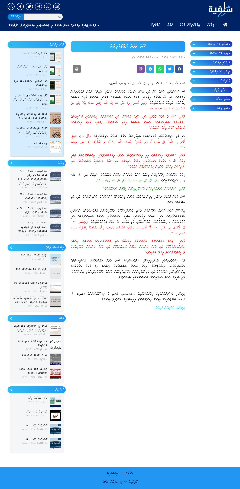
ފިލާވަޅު (210, 25)
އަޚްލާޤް (165, 57)
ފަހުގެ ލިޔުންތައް (56, 45)
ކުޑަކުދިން (155, 25)
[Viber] (47, 6)
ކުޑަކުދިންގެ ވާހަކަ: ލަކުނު (36, 412)
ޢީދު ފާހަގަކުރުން (40, 143)
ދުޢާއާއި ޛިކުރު (223, 108)
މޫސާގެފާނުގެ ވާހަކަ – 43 (36, 440)
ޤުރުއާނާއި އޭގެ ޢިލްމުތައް (218, 44)
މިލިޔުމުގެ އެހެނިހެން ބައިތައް (170, 307)
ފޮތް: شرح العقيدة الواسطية (35, 53)
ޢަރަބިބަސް (225, 81)
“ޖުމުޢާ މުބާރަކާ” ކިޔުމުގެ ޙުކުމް (34, 256)
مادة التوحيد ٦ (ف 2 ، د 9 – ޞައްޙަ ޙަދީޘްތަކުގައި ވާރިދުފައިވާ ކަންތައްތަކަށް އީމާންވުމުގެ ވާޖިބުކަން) (32, 227)
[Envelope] (56, 6)
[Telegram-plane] (38, 6)
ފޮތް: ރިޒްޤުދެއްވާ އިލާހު (37, 398)
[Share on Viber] (141, 69)
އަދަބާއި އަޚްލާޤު (223, 99)
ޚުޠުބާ (170, 25)
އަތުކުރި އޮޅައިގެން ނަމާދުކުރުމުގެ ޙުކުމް (31, 270)
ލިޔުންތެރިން (112, 473)
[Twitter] (29, 6)
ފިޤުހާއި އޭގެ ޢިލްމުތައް (220, 72)
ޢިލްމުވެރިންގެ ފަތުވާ (190, 25)
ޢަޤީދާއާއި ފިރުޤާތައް (221, 62)
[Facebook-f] (20, 6)
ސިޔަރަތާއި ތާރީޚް (222, 90)
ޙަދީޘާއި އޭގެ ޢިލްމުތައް (219, 53)
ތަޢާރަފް (129, 473)
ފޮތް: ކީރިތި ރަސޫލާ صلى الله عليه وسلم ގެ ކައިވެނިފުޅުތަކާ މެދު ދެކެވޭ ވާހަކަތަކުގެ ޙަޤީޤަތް (29, 100)
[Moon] (11, 6)
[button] (179, 69)
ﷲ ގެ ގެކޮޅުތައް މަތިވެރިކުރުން (34, 355)
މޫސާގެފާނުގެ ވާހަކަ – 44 (36, 426)
